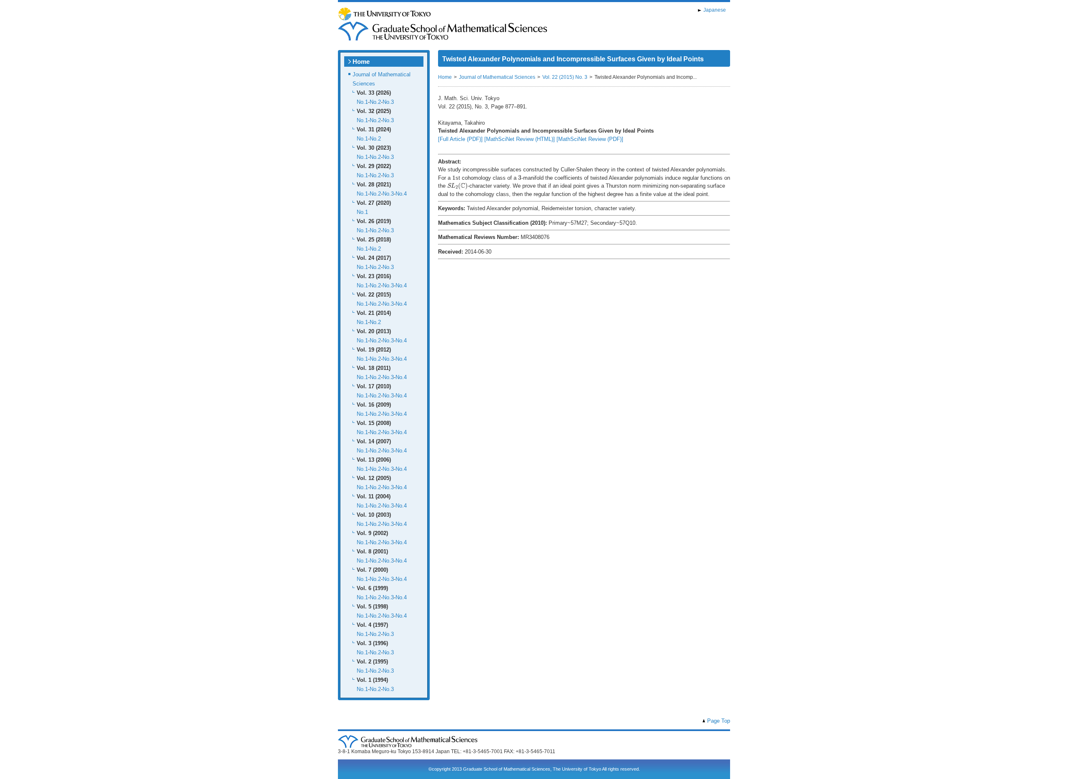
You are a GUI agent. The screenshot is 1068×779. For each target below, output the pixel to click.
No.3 (388, 102)
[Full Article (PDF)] (460, 139)
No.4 (401, 194)
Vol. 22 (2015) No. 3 (564, 77)
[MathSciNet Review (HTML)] (519, 139)
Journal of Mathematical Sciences (497, 77)
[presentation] (454, 177)
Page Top (718, 721)
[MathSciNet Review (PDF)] (590, 139)
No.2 (375, 102)
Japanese (714, 10)
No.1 (362, 102)
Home (361, 61)
